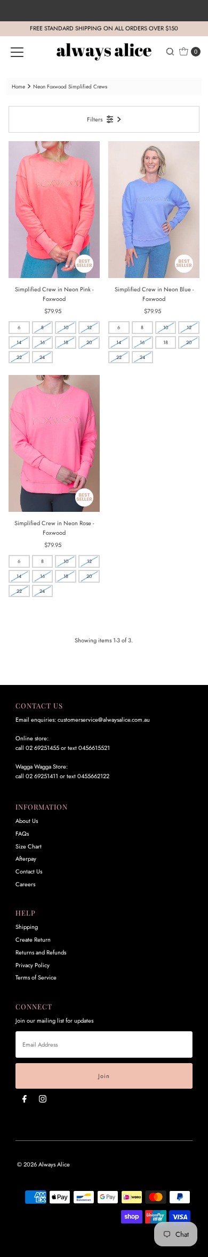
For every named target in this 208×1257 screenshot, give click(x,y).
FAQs (22, 833)
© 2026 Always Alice (43, 1164)
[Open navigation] (17, 51)
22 (19, 357)
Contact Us (28, 871)
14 (19, 342)
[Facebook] (24, 1099)
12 (89, 327)
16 (42, 342)
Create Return (33, 939)
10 (65, 327)
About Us (26, 821)
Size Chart (28, 846)
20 (89, 342)
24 (42, 357)
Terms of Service (36, 977)
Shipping (26, 927)
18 (65, 342)
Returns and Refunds (40, 952)
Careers (25, 884)
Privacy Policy (32, 965)
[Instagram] (42, 1099)
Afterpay (25, 858)
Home (18, 87)
